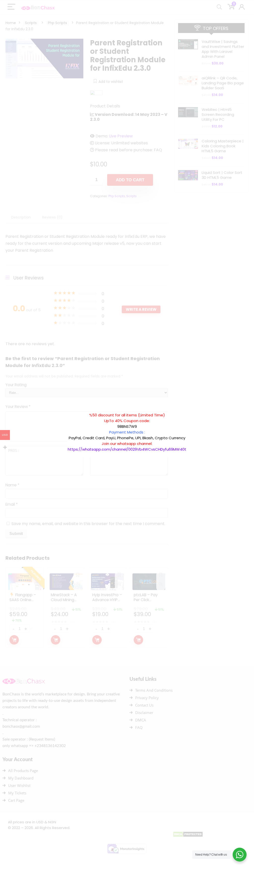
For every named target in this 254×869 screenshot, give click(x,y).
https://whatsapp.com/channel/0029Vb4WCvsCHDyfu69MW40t (127, 449)
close (188, 409)
